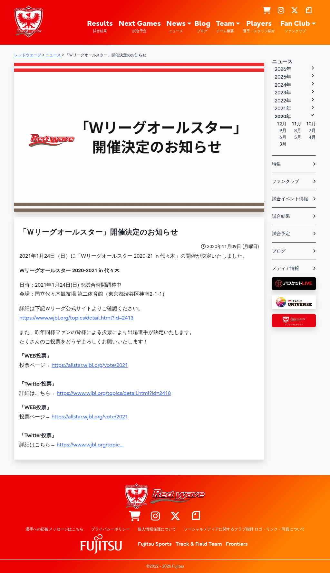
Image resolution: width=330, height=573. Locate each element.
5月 (297, 137)
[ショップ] (266, 11)
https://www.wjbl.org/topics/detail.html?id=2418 (114, 393)
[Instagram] (280, 11)
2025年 (283, 77)
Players (259, 26)
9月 (282, 130)
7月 (312, 130)
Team (225, 26)
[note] (309, 11)
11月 (296, 124)
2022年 (283, 101)
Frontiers (237, 544)
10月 (311, 124)
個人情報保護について (157, 529)
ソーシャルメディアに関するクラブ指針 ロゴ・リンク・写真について (244, 529)
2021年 (283, 108)
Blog (202, 26)
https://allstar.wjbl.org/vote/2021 (90, 365)
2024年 (283, 85)
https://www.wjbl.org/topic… (90, 445)
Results (100, 26)
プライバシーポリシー (110, 529)
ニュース (282, 61)
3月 (282, 144)
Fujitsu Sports (155, 544)
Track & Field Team (199, 544)
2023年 (283, 93)
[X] (294, 11)
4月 (312, 137)
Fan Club (295, 26)
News (176, 26)
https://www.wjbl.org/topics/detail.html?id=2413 (76, 318)
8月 (297, 130)
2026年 (283, 69)
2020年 (283, 116)
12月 (281, 124)
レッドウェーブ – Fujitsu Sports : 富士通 (28, 21)
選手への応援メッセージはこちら (54, 529)
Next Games (140, 26)
